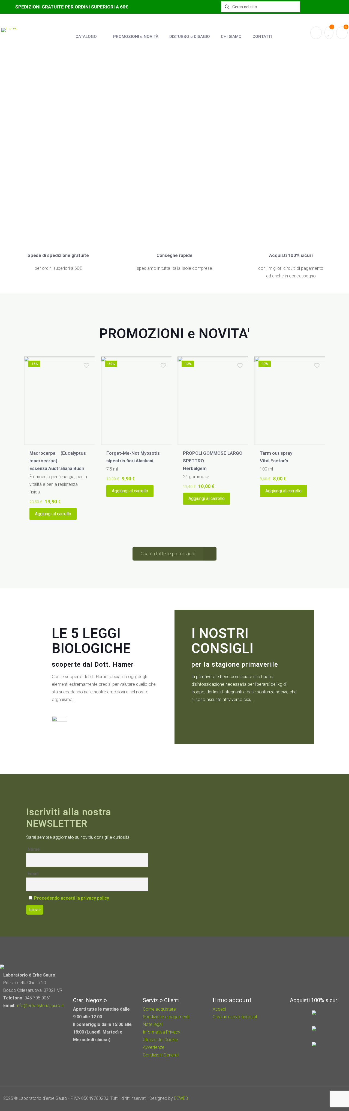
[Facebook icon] (314, 1098)
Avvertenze (153, 1047)
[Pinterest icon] (321, 1098)
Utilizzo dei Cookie (160, 1039)
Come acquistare (159, 1009)
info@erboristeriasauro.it (40, 1005)
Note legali (153, 1024)
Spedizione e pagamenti (166, 1016)
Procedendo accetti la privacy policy (71, 898)
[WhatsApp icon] (306, 1098)
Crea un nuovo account (235, 1016)
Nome (34, 849)
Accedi (219, 1009)
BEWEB (181, 1098)
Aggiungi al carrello (53, 513)
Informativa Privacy (161, 1032)
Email (33, 873)
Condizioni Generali (161, 1055)
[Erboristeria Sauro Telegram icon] (327, 1098)
